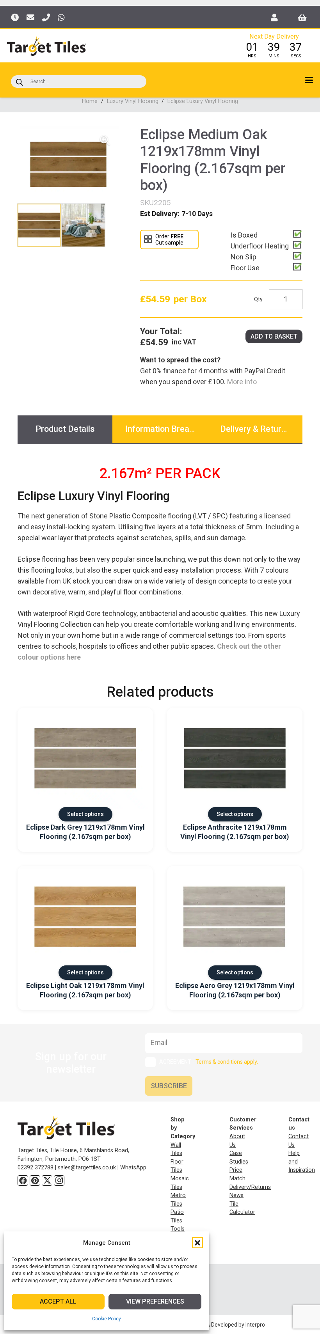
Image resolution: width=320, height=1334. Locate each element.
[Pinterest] (35, 1180)
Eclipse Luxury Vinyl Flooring (202, 101)
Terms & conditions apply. (227, 1062)
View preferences (155, 1301)
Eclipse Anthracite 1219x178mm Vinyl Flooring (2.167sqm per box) (234, 831)
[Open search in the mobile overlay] (78, 81)
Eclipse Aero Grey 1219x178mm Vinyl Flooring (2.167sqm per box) (235, 990)
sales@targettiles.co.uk (87, 1167)
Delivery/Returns (250, 1187)
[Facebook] (23, 1180)
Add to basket (274, 336)
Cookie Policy (106, 1319)
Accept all (58, 1301)
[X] (47, 1180)
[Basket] (302, 17)
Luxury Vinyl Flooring (132, 101)
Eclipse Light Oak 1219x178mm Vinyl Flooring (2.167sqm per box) (85, 990)
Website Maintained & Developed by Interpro (210, 1325)
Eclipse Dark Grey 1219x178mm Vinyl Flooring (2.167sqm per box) (85, 831)
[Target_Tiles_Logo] (46, 46)
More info (241, 382)
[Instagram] (59, 1180)
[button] (197, 1243)
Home (90, 101)
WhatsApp (133, 1167)
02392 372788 (35, 1167)
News (236, 1195)
